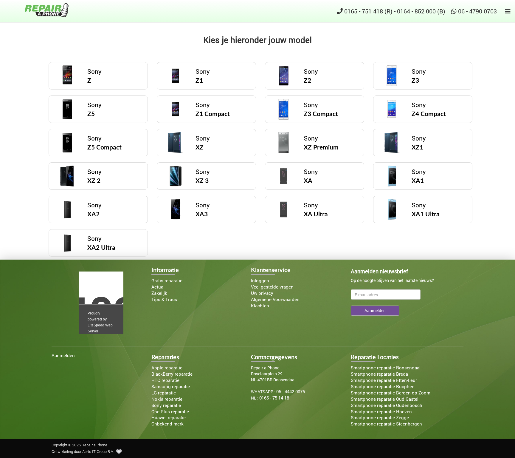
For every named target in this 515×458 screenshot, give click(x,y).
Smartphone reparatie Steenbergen (386, 424)
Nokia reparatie (166, 399)
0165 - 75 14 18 (274, 398)
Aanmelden (63, 355)
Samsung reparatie (170, 386)
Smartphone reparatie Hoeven (381, 411)
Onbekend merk (167, 424)
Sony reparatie (166, 405)
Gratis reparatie (166, 280)
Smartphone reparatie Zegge (380, 417)
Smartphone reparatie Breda (379, 374)
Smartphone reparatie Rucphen (383, 386)
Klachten (260, 306)
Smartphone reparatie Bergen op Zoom (390, 393)
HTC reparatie (165, 380)
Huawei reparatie (168, 417)
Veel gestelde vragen (272, 287)
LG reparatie (163, 393)
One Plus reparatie (170, 411)
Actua (157, 287)
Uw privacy (262, 293)
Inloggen (260, 280)
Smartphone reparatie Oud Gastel (384, 399)
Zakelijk (159, 293)
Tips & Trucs (164, 299)
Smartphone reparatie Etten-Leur (384, 380)
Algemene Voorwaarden (275, 299)
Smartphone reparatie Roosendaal (386, 368)
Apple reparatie (166, 368)
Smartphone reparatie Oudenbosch (386, 405)
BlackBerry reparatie (172, 374)
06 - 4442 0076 (290, 391)
